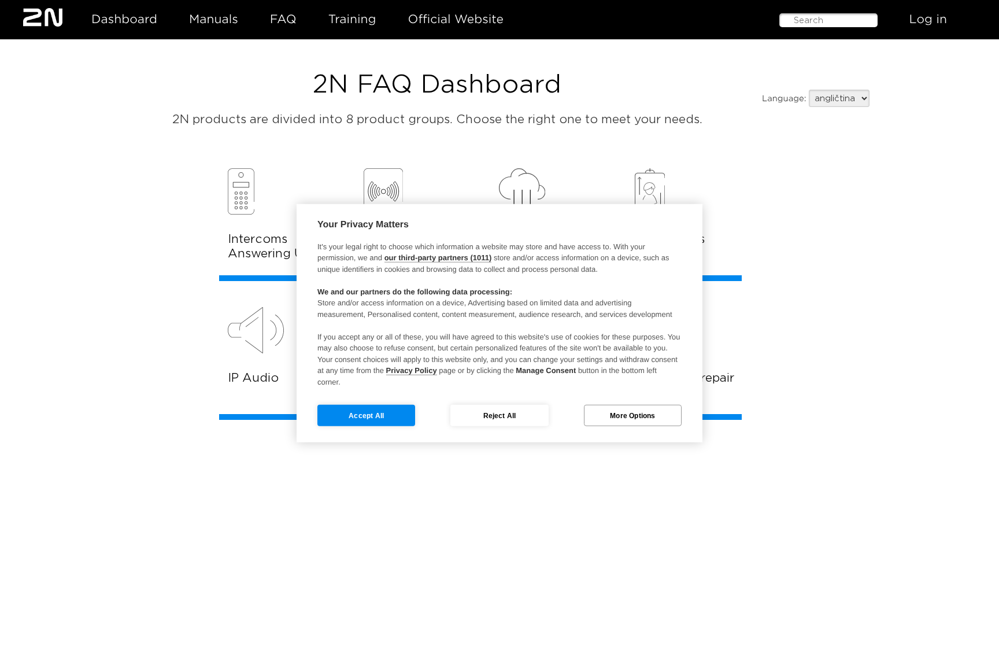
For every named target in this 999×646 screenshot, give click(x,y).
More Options (632, 415)
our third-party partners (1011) (438, 257)
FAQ (283, 19)
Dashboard (124, 19)
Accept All (366, 415)
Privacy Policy (411, 370)
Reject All (499, 415)
